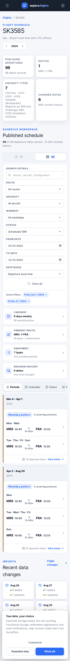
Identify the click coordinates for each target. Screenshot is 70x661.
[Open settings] (63, 5)
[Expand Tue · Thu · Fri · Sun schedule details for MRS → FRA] (35, 444)
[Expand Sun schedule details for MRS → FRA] (35, 533)
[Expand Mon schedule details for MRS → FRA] (35, 498)
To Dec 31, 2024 (17, 301)
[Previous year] (6, 46)
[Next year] (23, 46)
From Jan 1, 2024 (34, 294)
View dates (54, 459)
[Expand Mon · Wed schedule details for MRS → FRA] (35, 427)
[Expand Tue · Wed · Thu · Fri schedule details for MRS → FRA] (35, 516)
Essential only (20, 651)
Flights (7, 17)
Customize (35, 642)
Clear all (37, 283)
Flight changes (52, 562)
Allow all (49, 651)
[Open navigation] (7, 5)
